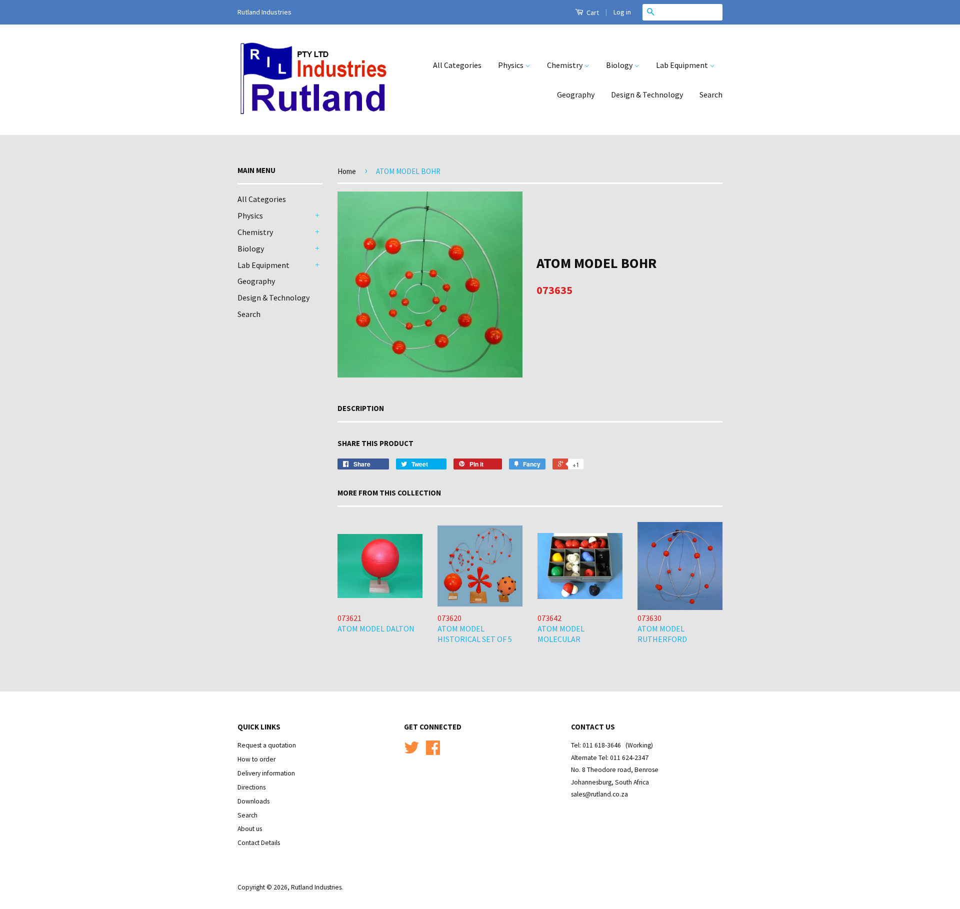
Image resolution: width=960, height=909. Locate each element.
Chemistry (565, 65)
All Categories (457, 65)
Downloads (254, 801)
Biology (620, 65)
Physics (511, 65)
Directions (252, 787)
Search (711, 95)
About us (250, 828)
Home (347, 171)
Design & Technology (647, 95)
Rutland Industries (316, 887)
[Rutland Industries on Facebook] (433, 751)
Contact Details (259, 842)
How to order (257, 759)
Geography (575, 95)
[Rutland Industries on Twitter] (411, 751)
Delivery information (266, 773)
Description (361, 408)
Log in (622, 12)
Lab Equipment (683, 65)
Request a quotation (267, 745)
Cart (592, 12)
